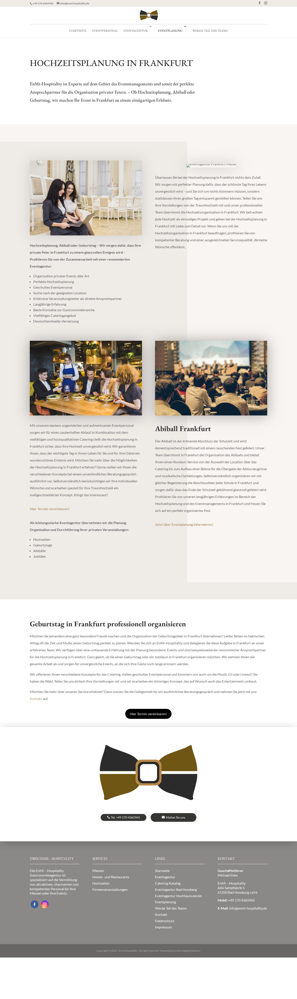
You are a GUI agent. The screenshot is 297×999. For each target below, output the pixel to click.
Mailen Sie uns (175, 817)
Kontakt (161, 914)
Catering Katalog (167, 883)
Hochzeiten (101, 883)
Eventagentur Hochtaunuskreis (178, 896)
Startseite (78, 31)
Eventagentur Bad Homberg (176, 889)
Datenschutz (164, 921)
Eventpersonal (105, 31)
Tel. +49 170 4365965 (125, 817)
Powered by (180, 950)
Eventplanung (170, 31)
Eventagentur (135, 31)
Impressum (163, 927)
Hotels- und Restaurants (110, 877)
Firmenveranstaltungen (110, 889)
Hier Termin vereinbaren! (148, 714)
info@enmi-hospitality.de (248, 908)
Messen (98, 870)
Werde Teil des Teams (210, 31)
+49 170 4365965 (43, 3)
